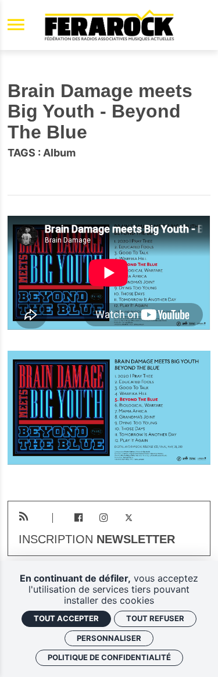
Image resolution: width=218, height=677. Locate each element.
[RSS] (23, 517)
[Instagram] (104, 518)
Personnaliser (109, 638)
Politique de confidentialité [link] (109, 657)
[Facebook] (78, 518)
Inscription (97, 540)
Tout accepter (66, 618)
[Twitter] (129, 518)
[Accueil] (109, 25)
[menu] (16, 25)
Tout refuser (155, 618)
